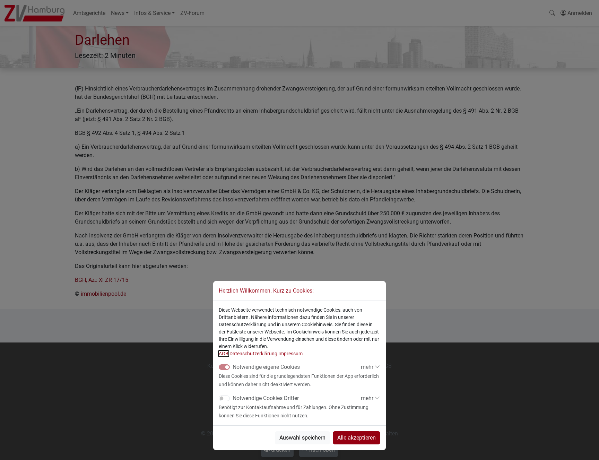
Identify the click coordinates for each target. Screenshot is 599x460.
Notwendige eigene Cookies (266, 367)
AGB (223, 353)
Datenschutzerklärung (253, 353)
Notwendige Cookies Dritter (266, 398)
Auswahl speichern (302, 437)
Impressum (290, 353)
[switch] (224, 398)
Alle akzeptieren (356, 437)
